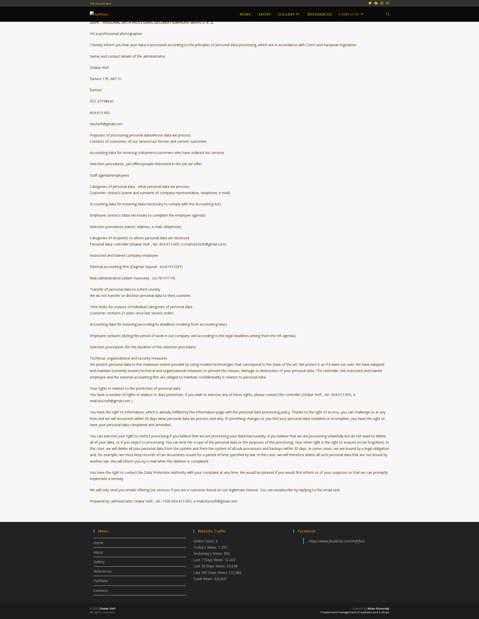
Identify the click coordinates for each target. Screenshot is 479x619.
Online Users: (204, 541)
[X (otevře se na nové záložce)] (370, 3)
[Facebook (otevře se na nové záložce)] (376, 3)
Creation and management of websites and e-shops (354, 612)
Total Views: (203, 578)
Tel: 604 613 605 (100, 3)
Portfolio (101, 580)
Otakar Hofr (108, 608)
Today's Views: (205, 547)
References (103, 571)
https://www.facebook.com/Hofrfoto (337, 541)
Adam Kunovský (378, 608)
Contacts (101, 590)
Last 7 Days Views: (209, 559)
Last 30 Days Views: (210, 566)
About (98, 552)
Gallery (99, 561)
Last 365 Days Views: (211, 572)
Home (99, 542)
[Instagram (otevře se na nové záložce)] (382, 3)
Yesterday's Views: (208, 553)
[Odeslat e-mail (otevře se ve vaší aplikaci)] (387, 3)
